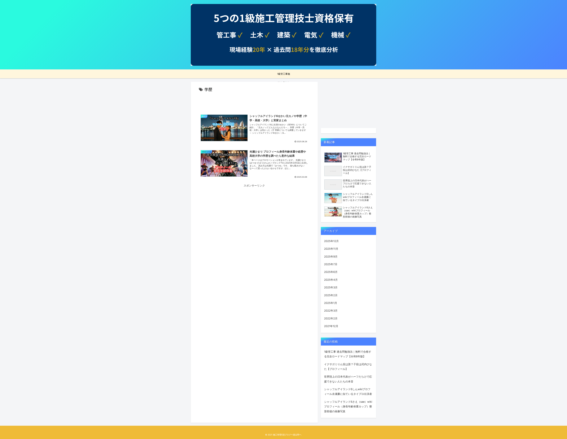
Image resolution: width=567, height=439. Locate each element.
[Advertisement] (254, 101)
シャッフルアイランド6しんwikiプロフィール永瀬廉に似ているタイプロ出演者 (348, 391)
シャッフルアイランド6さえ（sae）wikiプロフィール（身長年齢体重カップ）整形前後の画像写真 (348, 406)
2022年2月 (331, 318)
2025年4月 (331, 279)
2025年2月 (331, 295)
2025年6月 (331, 271)
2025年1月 (330, 302)
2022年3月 (331, 310)
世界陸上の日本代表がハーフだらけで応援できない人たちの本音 (348, 379)
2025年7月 (330, 264)
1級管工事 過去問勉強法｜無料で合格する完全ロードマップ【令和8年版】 (347, 354)
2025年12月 (331, 241)
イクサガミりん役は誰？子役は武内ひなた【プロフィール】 (348, 366)
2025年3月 (331, 287)
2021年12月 (331, 326)
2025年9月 (331, 256)
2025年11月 (331, 248)
